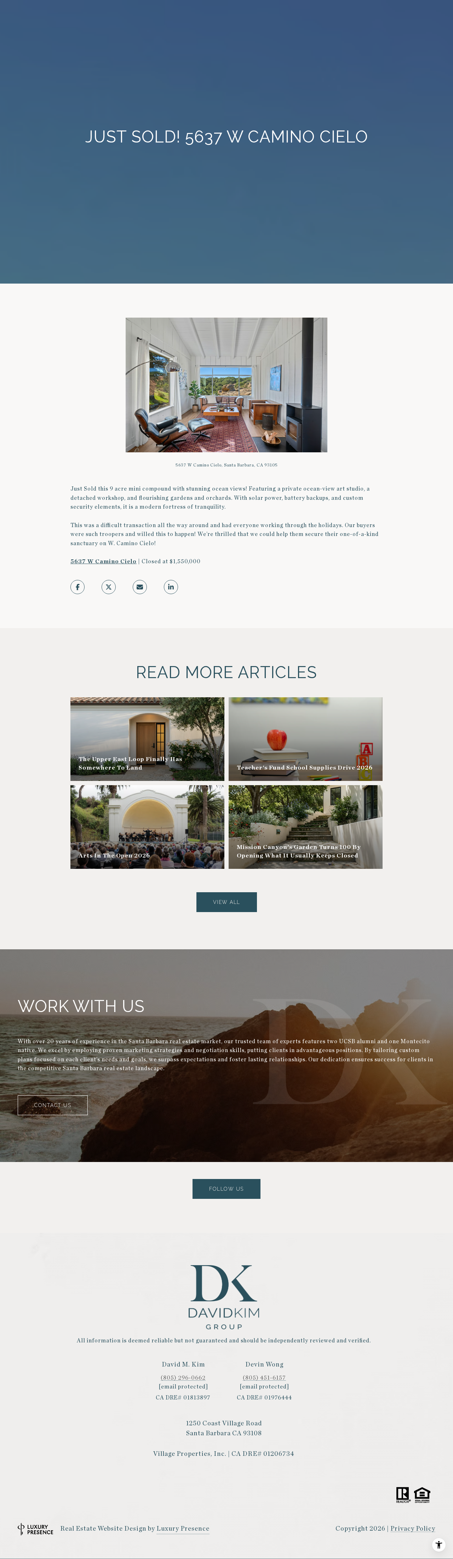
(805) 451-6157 (264, 1378)
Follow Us (226, 1189)
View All (226, 902)
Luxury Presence (183, 1529)
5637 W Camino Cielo (103, 561)
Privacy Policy (412, 1529)
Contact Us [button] (52, 1105)
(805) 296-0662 (183, 1378)
